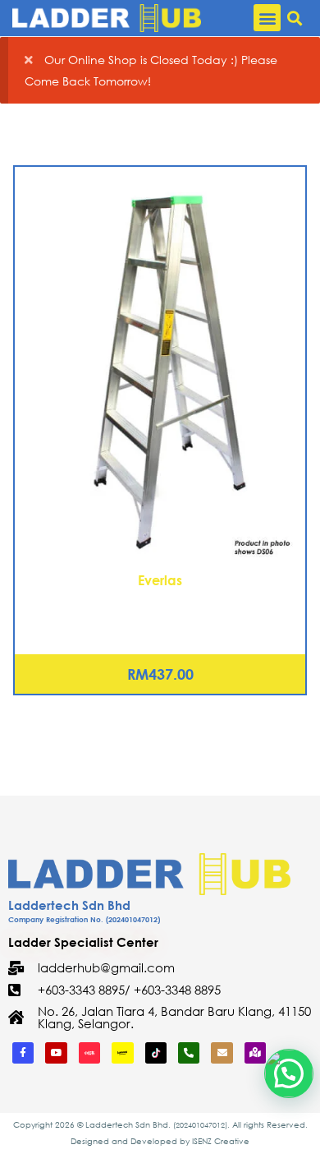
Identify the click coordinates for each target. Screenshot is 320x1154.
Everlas (160, 580)
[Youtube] (55, 1053)
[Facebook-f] (23, 1053)
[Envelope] (221, 1053)
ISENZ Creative (220, 1141)
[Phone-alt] (188, 1053)
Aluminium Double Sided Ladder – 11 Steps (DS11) (160, 601)
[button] (267, 17)
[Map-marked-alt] (255, 1053)
